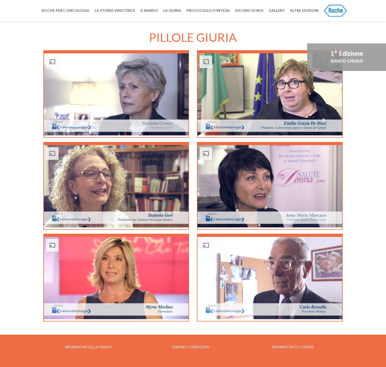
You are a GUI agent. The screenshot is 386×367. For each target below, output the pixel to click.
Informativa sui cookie (293, 347)
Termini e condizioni (190, 347)
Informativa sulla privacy (88, 347)
